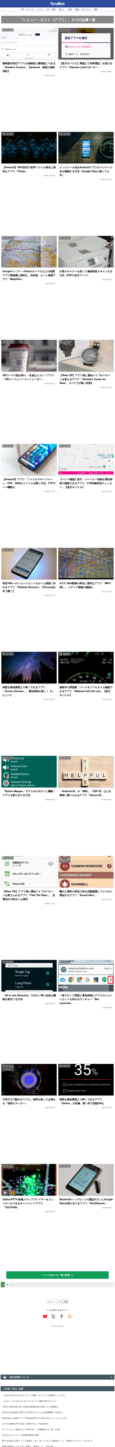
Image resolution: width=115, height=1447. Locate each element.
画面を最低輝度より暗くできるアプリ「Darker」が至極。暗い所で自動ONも (81, 1101)
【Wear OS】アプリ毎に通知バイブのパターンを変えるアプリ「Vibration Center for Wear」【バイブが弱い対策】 (84, 379)
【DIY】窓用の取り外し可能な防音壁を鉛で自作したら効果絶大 (30, 1406)
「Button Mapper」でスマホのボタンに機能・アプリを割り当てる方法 (29, 793)
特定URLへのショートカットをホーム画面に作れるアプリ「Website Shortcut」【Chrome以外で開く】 (29, 587)
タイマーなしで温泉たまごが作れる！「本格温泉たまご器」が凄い (31, 1429)
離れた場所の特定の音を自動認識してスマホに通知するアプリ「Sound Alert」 (85, 893)
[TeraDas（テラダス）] (57, 3)
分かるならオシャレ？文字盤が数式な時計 (20, 1434)
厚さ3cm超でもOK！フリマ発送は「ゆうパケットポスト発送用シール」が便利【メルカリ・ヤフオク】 (47, 1440)
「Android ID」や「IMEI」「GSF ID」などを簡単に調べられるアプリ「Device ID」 (85, 793)
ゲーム (40, 9)
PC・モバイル (27, 9)
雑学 (96, 9)
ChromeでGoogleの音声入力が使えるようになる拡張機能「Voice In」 (33, 1412)
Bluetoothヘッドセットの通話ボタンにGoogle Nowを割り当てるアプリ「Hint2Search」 (86, 1201)
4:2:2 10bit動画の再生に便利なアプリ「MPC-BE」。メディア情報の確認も (85, 585)
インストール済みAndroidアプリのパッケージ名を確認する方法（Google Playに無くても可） (85, 171)
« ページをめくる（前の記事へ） (57, 1275)
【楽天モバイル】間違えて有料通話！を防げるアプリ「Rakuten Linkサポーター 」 (85, 65)
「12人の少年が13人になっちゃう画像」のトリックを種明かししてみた (33, 1395)
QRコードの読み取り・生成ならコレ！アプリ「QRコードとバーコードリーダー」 (28, 377)
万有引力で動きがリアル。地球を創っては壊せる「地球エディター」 (29, 1101)
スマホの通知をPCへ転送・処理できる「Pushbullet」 (26, 1423)
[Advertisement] (57, 1348)
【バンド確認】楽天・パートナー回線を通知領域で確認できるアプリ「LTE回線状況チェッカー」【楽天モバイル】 (85, 483)
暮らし (62, 9)
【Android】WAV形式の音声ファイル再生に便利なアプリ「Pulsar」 (29, 169)
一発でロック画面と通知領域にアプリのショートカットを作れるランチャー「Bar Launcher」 (85, 999)
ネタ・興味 (51, 9)
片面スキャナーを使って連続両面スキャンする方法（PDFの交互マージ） (85, 273)
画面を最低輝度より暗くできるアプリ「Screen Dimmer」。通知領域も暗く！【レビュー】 (28, 691)
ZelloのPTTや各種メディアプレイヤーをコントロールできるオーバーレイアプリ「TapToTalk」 (28, 1203)
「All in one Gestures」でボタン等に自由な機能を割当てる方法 (29, 997)
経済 (70, 9)
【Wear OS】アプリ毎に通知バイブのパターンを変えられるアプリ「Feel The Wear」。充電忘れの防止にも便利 (29, 895)
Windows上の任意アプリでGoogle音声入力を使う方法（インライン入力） (35, 1417)
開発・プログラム (83, 9)
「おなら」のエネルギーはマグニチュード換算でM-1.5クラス (29, 1400)
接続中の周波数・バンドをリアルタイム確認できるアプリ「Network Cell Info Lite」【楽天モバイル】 (85, 691)
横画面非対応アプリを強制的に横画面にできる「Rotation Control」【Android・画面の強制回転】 (29, 67)
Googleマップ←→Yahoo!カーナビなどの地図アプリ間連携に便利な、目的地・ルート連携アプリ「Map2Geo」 (29, 275)
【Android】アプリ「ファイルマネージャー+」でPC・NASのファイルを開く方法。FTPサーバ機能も (29, 483)
